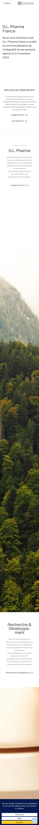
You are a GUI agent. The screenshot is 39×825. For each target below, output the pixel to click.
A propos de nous (18, 185)
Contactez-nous (27, 3)
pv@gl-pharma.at (17, 115)
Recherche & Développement (18, 673)
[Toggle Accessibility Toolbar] (34, 820)
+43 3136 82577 (17, 121)
